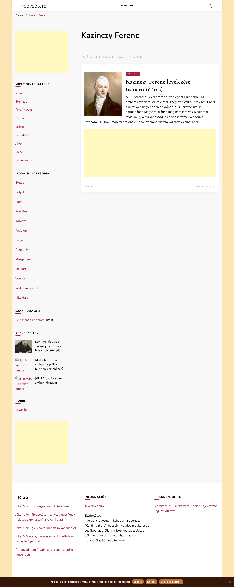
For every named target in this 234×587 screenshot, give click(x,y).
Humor (20, 118)
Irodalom (126, 5)
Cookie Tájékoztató (204, 506)
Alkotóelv (22, 250)
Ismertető (132, 74)
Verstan (20, 278)
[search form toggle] (210, 6)
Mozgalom (22, 259)
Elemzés (21, 101)
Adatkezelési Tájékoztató (171, 506)
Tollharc (20, 269)
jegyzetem (34, 5)
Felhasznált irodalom (29, 320)
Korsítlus (21, 211)
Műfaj (19, 202)
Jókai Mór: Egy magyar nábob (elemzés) (43, 506)
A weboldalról (95, 506)
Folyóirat (21, 240)
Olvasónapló (24, 160)
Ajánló (19, 93)
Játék (18, 143)
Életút (19, 182)
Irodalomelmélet (26, 288)
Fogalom (21, 230)
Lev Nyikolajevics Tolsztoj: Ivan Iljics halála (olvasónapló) (48, 346)
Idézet (19, 127)
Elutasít (151, 581)
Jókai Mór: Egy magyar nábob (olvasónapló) (45, 528)
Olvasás (21, 410)
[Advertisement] (150, 153)
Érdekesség (23, 110)
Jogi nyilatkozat (164, 511)
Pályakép (21, 192)
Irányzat (20, 221)
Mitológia (21, 298)
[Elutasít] (229, 582)
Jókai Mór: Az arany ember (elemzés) (49, 380)
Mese (19, 152)
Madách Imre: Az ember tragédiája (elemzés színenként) (49, 364)
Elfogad (138, 581)
